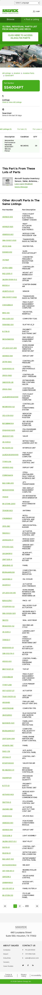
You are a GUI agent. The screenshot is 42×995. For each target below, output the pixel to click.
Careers (6, 962)
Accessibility (36, 975)
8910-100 (6, 313)
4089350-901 (7, 823)
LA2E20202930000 (10, 455)
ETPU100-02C (7, 547)
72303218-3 (7, 836)
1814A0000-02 (8, 626)
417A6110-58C (7, 745)
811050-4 (6, 285)
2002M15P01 (7, 553)
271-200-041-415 (9, 593)
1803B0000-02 (8, 407)
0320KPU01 (7, 778)
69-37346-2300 (8, 504)
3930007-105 (7, 436)
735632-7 (6, 640)
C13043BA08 (7, 677)
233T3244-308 (8, 739)
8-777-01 (6, 786)
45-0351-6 (6, 442)
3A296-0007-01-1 (9, 841)
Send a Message (21, 187)
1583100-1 (6, 533)
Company (6, 950)
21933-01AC (7, 389)
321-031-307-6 (8, 888)
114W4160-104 (7, 325)
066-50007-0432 (9, 297)
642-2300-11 (7, 274)
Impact (5, 954)
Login (38, 11)
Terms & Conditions (8, 975)
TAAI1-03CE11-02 (9, 696)
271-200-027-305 (9, 348)
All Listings (6, 73)
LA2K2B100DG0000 (10, 397)
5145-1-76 (6, 751)
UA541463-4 (7, 579)
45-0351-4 (6, 632)
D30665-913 (7, 252)
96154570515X (8, 490)
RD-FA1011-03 (7, 448)
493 (27, 906)
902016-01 (6, 853)
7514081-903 (7, 510)
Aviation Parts (28, 73)
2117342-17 (6, 757)
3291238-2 (6, 877)
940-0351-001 (8, 319)
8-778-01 (6, 331)
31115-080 (6, 526)
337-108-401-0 (8, 871)
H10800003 (7, 816)
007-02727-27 (8, 691)
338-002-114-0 (8, 653)
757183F (5, 260)
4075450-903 (8, 794)
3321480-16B (7, 809)
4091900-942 (7, 467)
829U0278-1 (7, 601)
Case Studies (8, 966)
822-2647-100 (8, 859)
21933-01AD (7, 375)
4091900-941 (7, 356)
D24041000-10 (8, 369)
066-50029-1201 (9, 613)
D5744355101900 (9, 865)
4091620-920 (7, 227)
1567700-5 (6, 802)
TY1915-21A (6, 461)
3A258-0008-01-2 (9, 279)
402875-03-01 (8, 291)
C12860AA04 (7, 475)
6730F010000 (8, 763)
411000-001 (7, 661)
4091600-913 (7, 217)
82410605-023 (8, 723)
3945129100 (7, 715)
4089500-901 (7, 234)
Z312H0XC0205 (8, 430)
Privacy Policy (23, 975)
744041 (5, 497)
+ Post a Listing (31, 19)
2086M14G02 (7, 882)
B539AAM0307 (8, 731)
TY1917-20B (7, 685)
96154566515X (8, 339)
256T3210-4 (7, 559)
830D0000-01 (8, 648)
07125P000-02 (8, 606)
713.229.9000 (30, 950)
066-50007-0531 (9, 240)
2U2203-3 (6, 585)
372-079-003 (7, 415)
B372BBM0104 (8, 423)
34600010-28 (7, 382)
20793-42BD (7, 268)
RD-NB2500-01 (8, 770)
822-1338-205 (8, 483)
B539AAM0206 (8, 572)
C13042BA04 (7, 305)
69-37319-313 (7, 895)
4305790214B (7, 708)
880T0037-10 (7, 669)
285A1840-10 (7, 565)
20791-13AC (7, 362)
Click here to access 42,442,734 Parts (20, 36)
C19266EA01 (7, 518)
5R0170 (5, 620)
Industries (7, 958)
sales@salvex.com (32, 958)
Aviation (17, 73)
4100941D (6, 702)
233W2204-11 (7, 540)
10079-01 (6, 847)
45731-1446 (6, 246)
